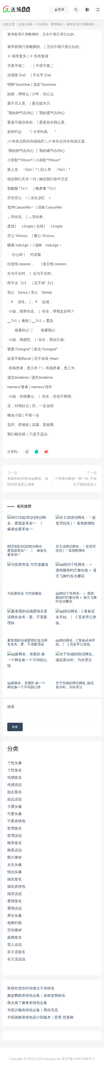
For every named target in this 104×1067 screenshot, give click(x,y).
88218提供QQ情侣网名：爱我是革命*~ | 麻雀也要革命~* (27, 551)
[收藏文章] (26, 451)
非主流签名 (16, 952)
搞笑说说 (14, 894)
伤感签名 (14, 777)
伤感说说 (14, 785)
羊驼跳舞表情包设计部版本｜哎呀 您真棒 (40, 1017)
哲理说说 (14, 836)
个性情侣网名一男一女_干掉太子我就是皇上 (76, 481)
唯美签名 (14, 843)
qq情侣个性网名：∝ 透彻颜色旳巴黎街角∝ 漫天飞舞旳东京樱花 (76, 598)
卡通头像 (14, 806)
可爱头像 (14, 814)
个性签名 (14, 770)
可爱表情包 (16, 821)
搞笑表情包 (16, 886)
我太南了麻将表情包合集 (27, 1003)
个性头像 (14, 763)
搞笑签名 (14, 879)
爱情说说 (14, 908)
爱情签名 (14, 901)
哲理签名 (14, 828)
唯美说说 (14, 850)
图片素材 (14, 857)
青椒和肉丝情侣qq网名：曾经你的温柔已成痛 (27, 481)
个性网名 (41, 24)
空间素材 (14, 930)
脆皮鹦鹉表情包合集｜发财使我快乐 (36, 995)
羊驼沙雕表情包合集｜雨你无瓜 (32, 1010)
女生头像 (14, 865)
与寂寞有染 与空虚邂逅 (24, 593)
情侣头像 (14, 872)
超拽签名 (14, 937)
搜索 (11, 707)
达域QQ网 (25, 24)
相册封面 (14, 923)
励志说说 (14, 799)
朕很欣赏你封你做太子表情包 (30, 988)
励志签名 (14, 792)
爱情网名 (57, 24)
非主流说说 (16, 959)
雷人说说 (14, 945)
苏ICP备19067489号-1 (78, 1059)
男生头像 (14, 916)
